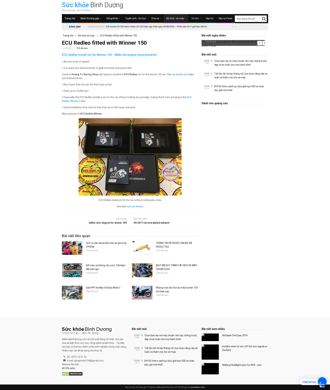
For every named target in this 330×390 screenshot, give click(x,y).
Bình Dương (92, 5)
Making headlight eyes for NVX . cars (242, 365)
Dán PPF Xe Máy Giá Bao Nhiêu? (103, 287)
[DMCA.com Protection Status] (72, 374)
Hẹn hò (209, 18)
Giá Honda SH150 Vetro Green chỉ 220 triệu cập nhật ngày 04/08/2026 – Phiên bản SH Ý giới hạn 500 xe (156, 26)
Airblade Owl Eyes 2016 (235, 335)
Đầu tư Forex (225, 18)
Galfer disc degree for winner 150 (108, 222)
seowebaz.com (197, 387)
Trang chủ (69, 18)
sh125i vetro (68, 368)
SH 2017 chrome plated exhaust (151, 222)
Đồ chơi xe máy (86, 35)
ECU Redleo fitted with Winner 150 (118, 35)
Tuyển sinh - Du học (135, 18)
